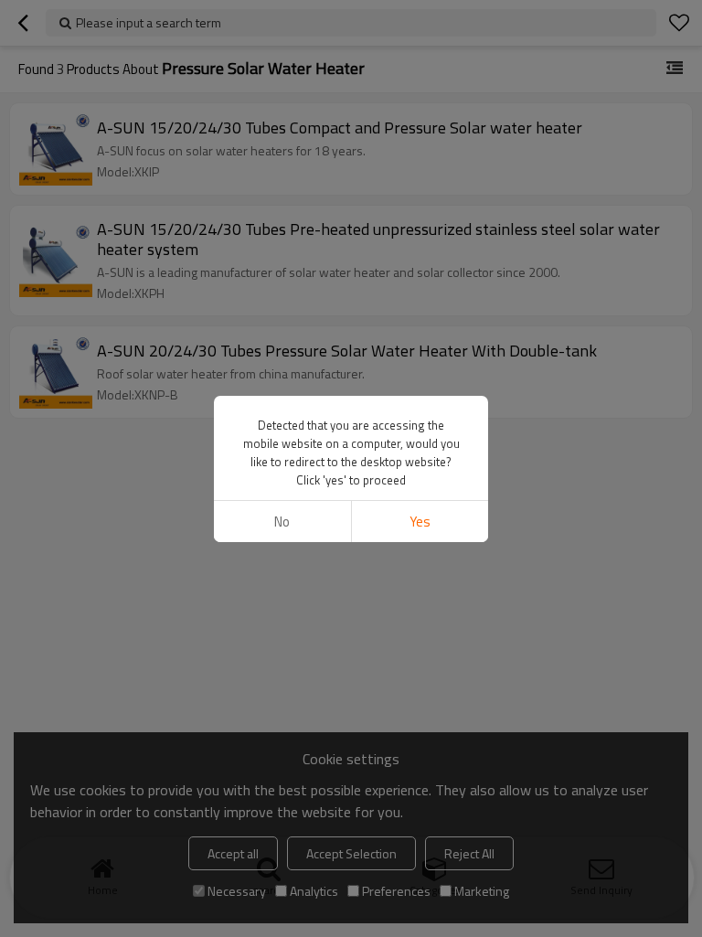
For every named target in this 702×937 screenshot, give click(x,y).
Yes (420, 521)
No (282, 521)
